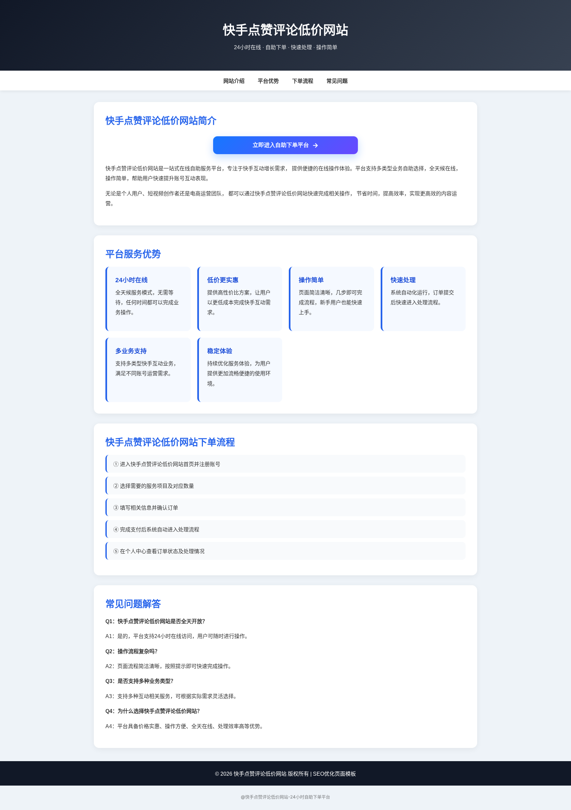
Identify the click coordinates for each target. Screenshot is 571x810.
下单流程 (302, 81)
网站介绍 (234, 81)
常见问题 (337, 81)
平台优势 (268, 81)
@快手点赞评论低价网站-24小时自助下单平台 (285, 796)
